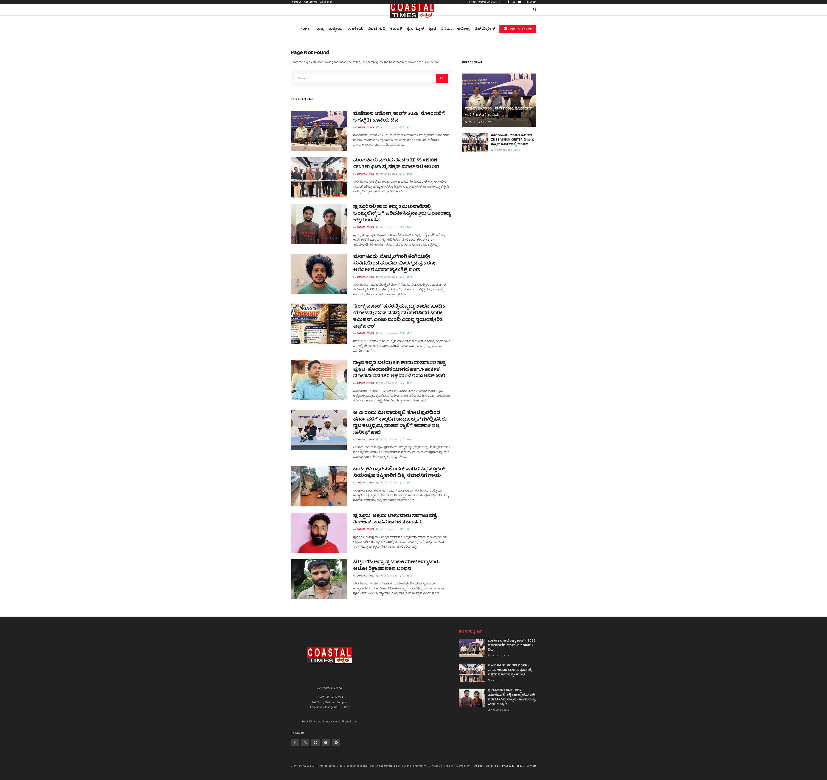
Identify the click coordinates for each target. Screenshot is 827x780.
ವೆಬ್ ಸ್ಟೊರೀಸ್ (484, 29)
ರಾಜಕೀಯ (355, 29)
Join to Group (519, 29)
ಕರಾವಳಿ (396, 29)
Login (532, 2)
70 (410, 576)
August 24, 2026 (387, 383)
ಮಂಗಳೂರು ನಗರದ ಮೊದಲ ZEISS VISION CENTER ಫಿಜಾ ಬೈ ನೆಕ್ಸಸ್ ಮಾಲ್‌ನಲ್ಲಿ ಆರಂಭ (396, 163)
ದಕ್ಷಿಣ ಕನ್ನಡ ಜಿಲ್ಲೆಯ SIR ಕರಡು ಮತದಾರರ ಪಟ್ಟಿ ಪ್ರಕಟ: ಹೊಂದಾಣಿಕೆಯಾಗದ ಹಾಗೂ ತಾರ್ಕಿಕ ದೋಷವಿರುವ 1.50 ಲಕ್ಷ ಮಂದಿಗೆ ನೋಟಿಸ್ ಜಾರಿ (399, 370)
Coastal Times (365, 127)
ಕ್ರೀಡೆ (432, 29)
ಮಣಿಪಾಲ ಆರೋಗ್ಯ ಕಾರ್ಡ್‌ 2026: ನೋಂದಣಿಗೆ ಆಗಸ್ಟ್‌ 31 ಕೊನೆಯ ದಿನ (399, 117)
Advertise (492, 766)
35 (410, 174)
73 (410, 277)
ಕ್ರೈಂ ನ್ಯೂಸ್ (415, 29)
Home (304, 29)
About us (296, 2)
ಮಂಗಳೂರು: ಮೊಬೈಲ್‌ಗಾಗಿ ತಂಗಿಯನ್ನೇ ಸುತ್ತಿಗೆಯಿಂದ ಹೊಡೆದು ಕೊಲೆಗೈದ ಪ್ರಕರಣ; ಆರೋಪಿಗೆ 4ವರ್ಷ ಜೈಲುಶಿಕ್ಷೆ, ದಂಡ (394, 263)
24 (410, 483)
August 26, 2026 (388, 333)
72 (410, 333)
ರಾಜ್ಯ (320, 29)
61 (410, 383)
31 (410, 440)
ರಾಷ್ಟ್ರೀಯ (336, 29)
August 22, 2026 (387, 576)
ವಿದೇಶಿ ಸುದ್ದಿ (377, 29)
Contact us (310, 2)
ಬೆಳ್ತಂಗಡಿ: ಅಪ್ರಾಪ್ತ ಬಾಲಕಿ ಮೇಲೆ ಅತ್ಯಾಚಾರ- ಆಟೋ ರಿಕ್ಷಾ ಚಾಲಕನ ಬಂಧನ (396, 565)
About (478, 766)
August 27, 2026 (387, 127)
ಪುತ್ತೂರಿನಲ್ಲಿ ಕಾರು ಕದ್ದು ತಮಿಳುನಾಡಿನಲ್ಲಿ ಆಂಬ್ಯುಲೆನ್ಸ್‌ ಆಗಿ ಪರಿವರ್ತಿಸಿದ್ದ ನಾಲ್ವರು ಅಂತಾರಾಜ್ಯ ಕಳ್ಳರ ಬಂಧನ (402, 214)
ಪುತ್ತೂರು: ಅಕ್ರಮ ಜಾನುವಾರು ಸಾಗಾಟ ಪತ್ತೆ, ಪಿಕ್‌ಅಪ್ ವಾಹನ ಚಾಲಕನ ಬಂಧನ (395, 519)
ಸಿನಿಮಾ (446, 29)
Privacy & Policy (512, 766)
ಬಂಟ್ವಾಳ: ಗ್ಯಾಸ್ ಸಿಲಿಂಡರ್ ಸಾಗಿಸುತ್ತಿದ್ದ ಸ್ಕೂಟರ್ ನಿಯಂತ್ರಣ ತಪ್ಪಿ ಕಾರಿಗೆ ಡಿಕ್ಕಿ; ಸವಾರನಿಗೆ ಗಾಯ (399, 472)
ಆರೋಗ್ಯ (463, 29)
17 (410, 127)
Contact (531, 766)
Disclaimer (326, 2)
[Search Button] (442, 78)
